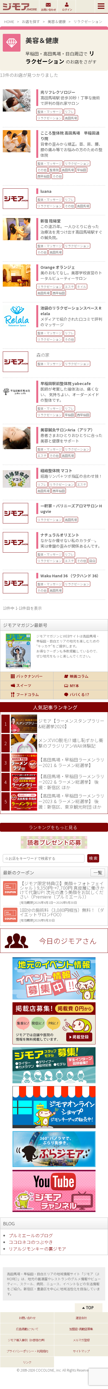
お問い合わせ (27, 1317)
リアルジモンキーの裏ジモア (37, 1248)
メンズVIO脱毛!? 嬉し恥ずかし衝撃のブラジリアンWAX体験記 (70, 743)
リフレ (69, 111)
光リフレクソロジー (57, 92)
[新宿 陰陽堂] (16, 238)
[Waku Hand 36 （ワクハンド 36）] (18, 583)
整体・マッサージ (49, 111)
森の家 (43, 354)
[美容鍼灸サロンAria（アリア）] (16, 447)
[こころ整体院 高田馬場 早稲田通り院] (16, 150)
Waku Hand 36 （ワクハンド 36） (70, 575)
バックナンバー (26, 676)
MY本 (80, 685)
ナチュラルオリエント (59, 535)
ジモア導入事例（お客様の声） (27, 1340)
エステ (69, 286)
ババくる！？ (80, 694)
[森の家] (18, 361)
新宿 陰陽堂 (50, 221)
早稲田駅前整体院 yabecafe (65, 383)
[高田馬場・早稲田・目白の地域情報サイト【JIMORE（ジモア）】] (19, 11)
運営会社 (81, 1317)
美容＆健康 (57, 21)
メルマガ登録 (81, 1340)
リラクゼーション (49, 118)
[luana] (18, 198)
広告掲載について (27, 1329)
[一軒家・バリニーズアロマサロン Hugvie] (18, 513)
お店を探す (31, 21)
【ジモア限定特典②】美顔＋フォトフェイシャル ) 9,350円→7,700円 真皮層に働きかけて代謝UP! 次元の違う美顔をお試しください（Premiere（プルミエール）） (62, 890)
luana (46, 191)
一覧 (97, 872)
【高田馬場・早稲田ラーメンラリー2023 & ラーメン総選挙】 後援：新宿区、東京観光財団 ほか (71, 801)
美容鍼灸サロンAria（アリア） (67, 429)
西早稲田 (43, 176)
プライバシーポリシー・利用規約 (27, 1351)
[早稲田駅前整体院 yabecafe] (16, 401)
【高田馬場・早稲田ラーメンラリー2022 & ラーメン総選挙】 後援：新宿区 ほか (71, 781)
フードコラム (26, 694)
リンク (27, 1362)
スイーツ (26, 685)
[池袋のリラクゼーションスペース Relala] (16, 325)
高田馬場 (71, 118)
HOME (9, 21)
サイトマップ (81, 1351)
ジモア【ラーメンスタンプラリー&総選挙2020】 (71, 723)
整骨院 (54, 170)
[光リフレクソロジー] (16, 109)
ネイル (81, 286)
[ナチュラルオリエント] (18, 542)
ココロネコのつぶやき (31, 1242)
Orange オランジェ (57, 267)
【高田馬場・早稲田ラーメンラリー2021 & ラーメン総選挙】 (71, 762)
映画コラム (80, 676)
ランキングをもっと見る (53, 827)
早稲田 (81, 170)
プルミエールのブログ (31, 1235)
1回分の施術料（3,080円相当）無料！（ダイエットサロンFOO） (62, 912)
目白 (92, 560)
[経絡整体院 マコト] (16, 488)
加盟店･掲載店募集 (81, 1329)
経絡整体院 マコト (56, 470)
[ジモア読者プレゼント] (54, 849)
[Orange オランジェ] (16, 284)
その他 (42, 170)
